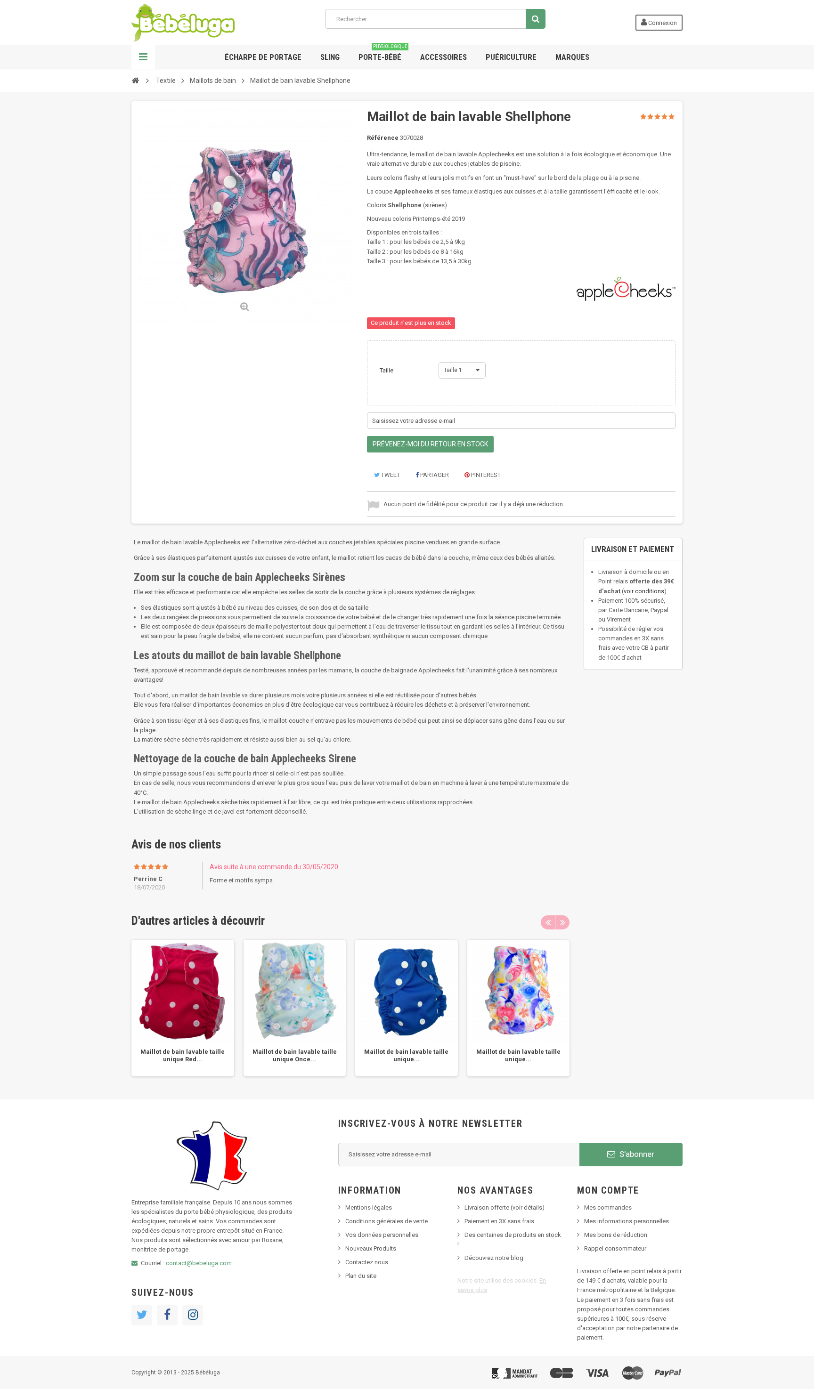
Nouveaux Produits (370, 1248)
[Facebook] (167, 1315)
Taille (387, 370)
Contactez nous (366, 1262)
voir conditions (644, 591)
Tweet (390, 474)
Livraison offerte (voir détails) (504, 1207)
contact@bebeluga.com (199, 1263)
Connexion (662, 22)
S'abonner (636, 1154)
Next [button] (562, 922)
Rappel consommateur (615, 1248)
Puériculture (511, 57)
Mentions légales (368, 1207)
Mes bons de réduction (615, 1234)
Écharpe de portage (263, 57)
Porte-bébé (382, 53)
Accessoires (443, 57)
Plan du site (360, 1275)
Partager (434, 474)
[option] (183, 1008)
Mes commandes (608, 1207)
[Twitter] (141, 1315)
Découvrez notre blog (493, 1257)
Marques (572, 57)
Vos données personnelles (381, 1234)
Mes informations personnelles (626, 1221)
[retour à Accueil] (135, 80)
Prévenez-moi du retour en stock (430, 444)
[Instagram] (192, 1315)
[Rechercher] (535, 19)
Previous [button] (548, 922)
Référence (383, 137)
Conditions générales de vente (386, 1221)
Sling (330, 57)
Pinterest (485, 474)
